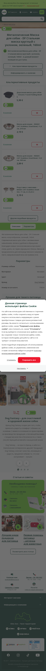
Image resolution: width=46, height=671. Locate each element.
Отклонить (11, 360)
